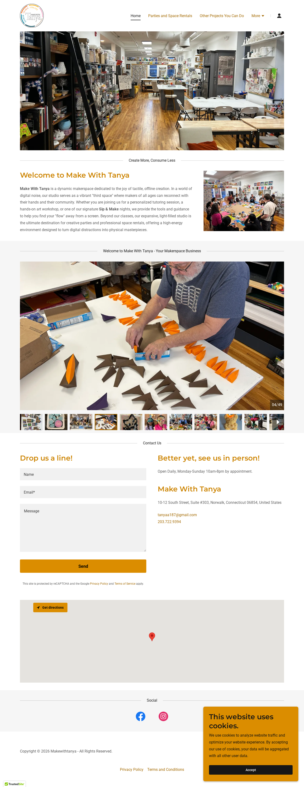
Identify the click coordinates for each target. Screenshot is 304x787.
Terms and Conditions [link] (165, 769)
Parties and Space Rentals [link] (170, 16)
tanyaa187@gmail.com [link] (177, 515)
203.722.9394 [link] (169, 522)
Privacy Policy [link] (99, 583)
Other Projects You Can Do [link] (222, 16)
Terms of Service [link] (124, 583)
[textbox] (83, 474)
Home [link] (136, 16)
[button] (258, 16)
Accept (251, 770)
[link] (32, 15)
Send (83, 566)
